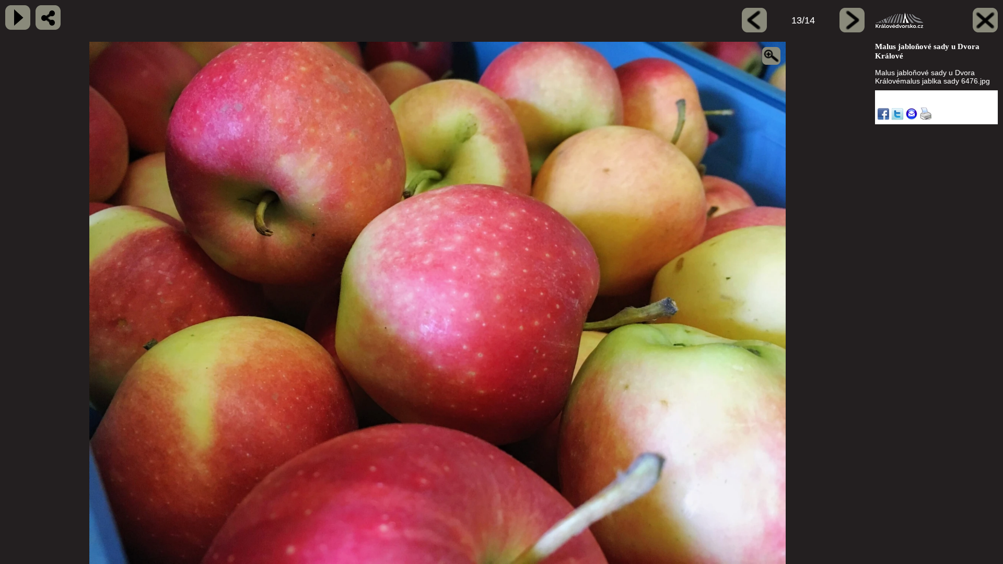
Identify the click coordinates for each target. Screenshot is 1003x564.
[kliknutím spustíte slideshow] (17, 17)
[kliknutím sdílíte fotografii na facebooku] (48, 17)
